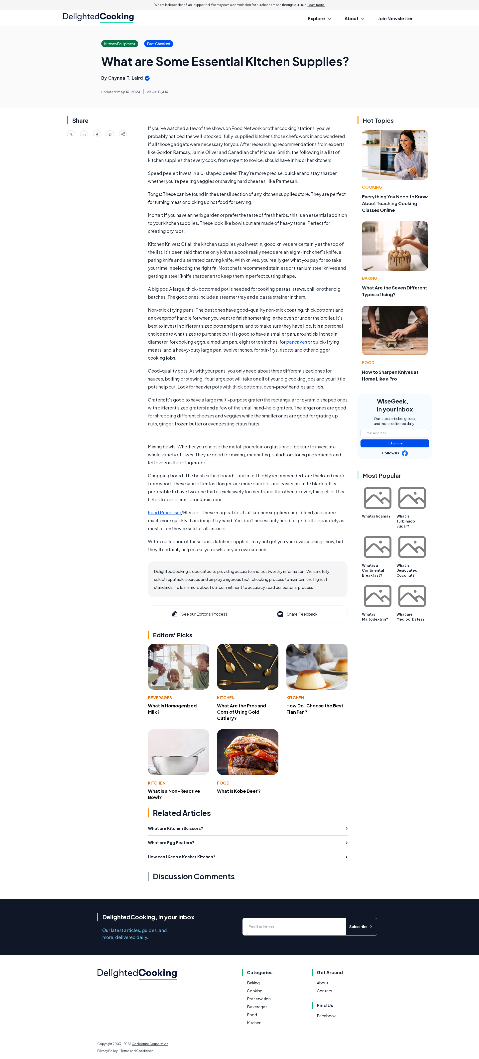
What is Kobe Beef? (239, 791)
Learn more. (316, 5)
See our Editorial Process (204, 614)
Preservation (259, 998)
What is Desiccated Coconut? (406, 570)
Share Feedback (302, 614)
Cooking (372, 187)
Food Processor (164, 512)
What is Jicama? (376, 516)
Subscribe (395, 443)
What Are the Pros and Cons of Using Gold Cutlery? (241, 712)
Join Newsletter (395, 18)
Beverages (160, 697)
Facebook (326, 1015)
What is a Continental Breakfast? (373, 570)
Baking (369, 278)
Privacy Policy (107, 1051)
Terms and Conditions (136, 1051)
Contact (325, 990)
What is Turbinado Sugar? (405, 521)
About (322, 982)
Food (223, 783)
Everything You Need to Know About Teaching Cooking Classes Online (395, 203)
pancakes (296, 342)
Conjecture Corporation (150, 1044)
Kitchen (226, 697)
